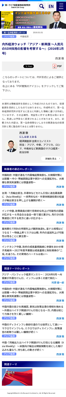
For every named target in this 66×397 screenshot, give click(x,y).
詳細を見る (51, 158)
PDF (59, 66)
